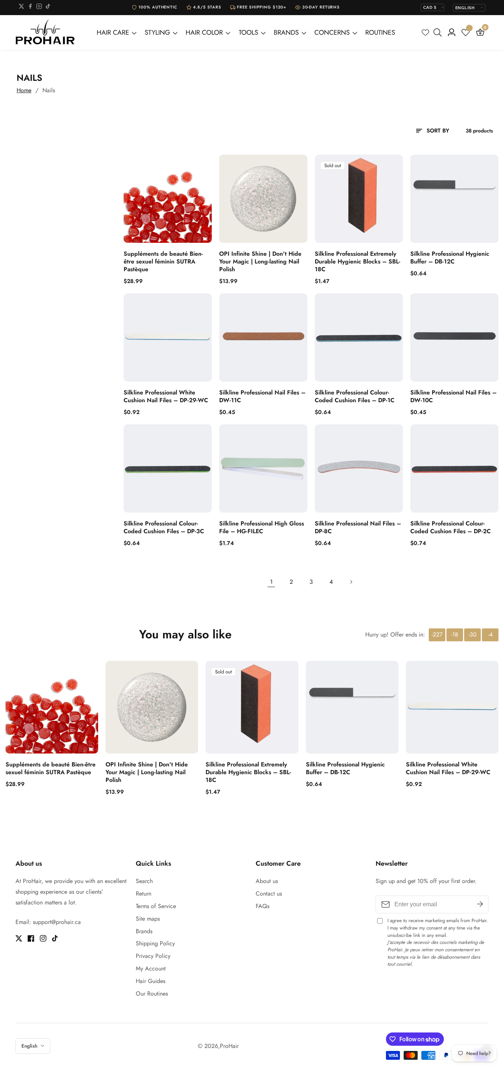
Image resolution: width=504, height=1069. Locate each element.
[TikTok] (48, 7)
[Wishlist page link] (425, 32)
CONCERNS (332, 32)
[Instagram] (39, 7)
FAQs (262, 906)
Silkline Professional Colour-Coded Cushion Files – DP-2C (450, 527)
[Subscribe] (480, 904)
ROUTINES (380, 32)
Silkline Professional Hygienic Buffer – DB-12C (449, 258)
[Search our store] (439, 32)
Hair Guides (150, 981)
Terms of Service (156, 906)
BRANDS (286, 32)
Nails (48, 90)
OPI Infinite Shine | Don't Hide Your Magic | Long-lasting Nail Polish (260, 261)
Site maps (148, 918)
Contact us (269, 893)
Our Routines (152, 993)
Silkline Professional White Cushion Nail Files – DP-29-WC (166, 396)
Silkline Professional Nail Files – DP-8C (358, 527)
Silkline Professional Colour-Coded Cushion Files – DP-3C (164, 527)
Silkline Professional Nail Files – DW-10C (453, 396)
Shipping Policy (155, 943)
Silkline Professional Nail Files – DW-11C (262, 396)
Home (24, 90)
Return (143, 893)
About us (267, 881)
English (30, 1045)
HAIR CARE (113, 32)
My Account (151, 968)
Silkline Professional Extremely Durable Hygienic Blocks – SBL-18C (357, 261)
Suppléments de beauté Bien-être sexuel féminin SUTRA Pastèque (163, 261)
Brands (144, 931)
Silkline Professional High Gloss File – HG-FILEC (261, 527)
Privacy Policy (153, 956)
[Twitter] (21, 7)
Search (144, 881)
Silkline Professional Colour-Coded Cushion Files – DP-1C (354, 396)
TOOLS (248, 32)
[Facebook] (30, 7)
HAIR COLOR (204, 32)
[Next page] (351, 582)
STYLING (157, 32)
